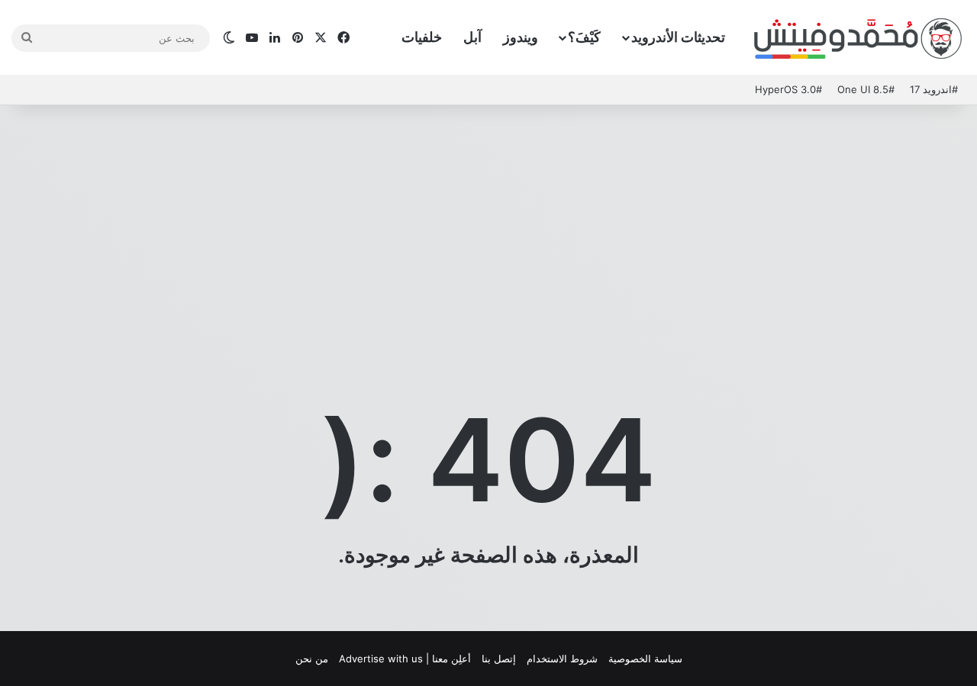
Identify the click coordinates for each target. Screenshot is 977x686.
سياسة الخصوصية (645, 658)
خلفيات (421, 37)
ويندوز (520, 37)
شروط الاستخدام (562, 658)
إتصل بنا (499, 658)
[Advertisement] (488, 227)
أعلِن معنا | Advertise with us (405, 658)
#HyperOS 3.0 (788, 89)
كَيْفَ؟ (584, 37)
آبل (472, 37)
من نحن (311, 658)
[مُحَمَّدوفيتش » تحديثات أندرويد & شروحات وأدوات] (859, 38)
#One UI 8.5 (866, 89)
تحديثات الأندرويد (678, 37)
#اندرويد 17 (934, 89)
